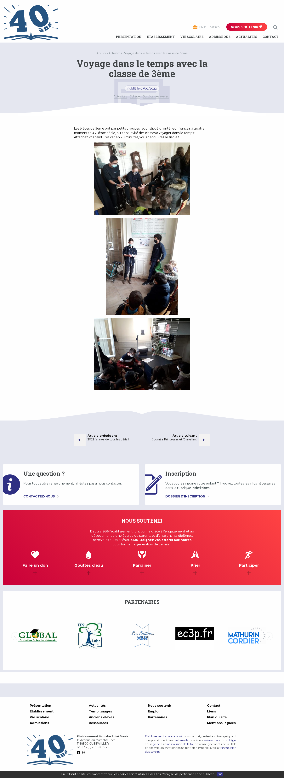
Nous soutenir (245, 27)
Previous (15, 636)
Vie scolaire (191, 37)
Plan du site (217, 717)
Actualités (246, 37)
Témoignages (100, 711)
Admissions (219, 37)
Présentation (129, 37)
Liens (211, 711)
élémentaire (212, 740)
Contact (270, 37)
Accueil (101, 53)
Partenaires (157, 717)
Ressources (98, 723)
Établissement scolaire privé (164, 736)
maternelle (181, 740)
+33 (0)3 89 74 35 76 (95, 747)
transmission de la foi (179, 744)
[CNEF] (247, 635)
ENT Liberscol (210, 27)
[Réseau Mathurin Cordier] (194, 636)
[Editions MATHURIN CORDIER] (90, 636)
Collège (135, 96)
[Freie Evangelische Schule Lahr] (37, 636)
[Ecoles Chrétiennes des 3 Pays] (142, 636)
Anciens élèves (101, 717)
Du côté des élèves (156, 96)
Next (269, 636)
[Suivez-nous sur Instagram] (84, 752)
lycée (156, 744)
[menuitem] (128, 37)
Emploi (153, 711)
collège (231, 740)
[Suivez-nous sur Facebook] (79, 752)
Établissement (161, 37)
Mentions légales (221, 723)
